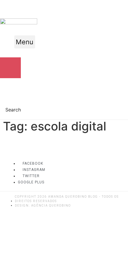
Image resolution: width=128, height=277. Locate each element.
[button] (24, 41)
